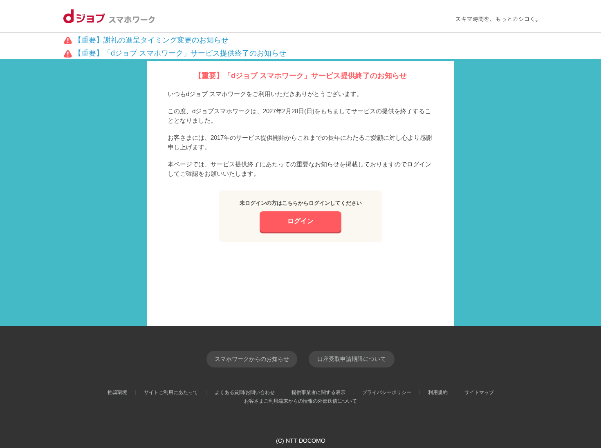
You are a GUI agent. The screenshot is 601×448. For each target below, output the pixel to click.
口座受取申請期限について (351, 359)
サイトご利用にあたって (171, 392)
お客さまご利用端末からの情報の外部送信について (300, 401)
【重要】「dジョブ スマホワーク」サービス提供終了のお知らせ (180, 53)
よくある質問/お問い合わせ (245, 392)
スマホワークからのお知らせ (252, 359)
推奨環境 (117, 392)
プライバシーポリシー (386, 392)
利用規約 (438, 392)
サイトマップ (479, 392)
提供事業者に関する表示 (318, 392)
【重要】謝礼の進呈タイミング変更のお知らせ (151, 40)
